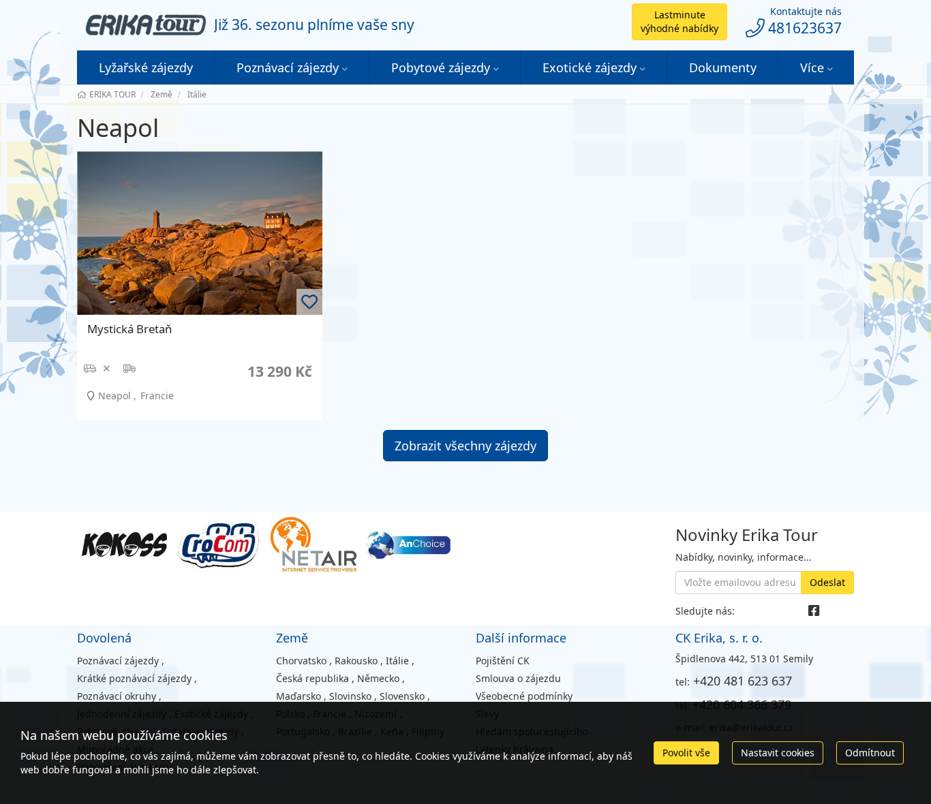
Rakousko (356, 660)
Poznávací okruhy (116, 696)
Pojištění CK (503, 660)
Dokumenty (723, 67)
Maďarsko (298, 696)
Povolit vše (686, 752)
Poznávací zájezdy (287, 67)
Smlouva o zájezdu (518, 678)
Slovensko (402, 696)
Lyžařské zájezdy (146, 67)
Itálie (397, 660)
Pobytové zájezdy (440, 67)
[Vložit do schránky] (309, 302)
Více (812, 67)
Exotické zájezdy (590, 67)
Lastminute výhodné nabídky (679, 21)
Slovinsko (350, 696)
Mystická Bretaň (129, 329)
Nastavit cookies (777, 752)
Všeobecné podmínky (524, 696)
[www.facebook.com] (813, 610)
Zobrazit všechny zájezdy (465, 445)
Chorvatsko (301, 660)
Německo (378, 678)
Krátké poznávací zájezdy (134, 678)
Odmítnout (870, 752)
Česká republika (312, 678)
